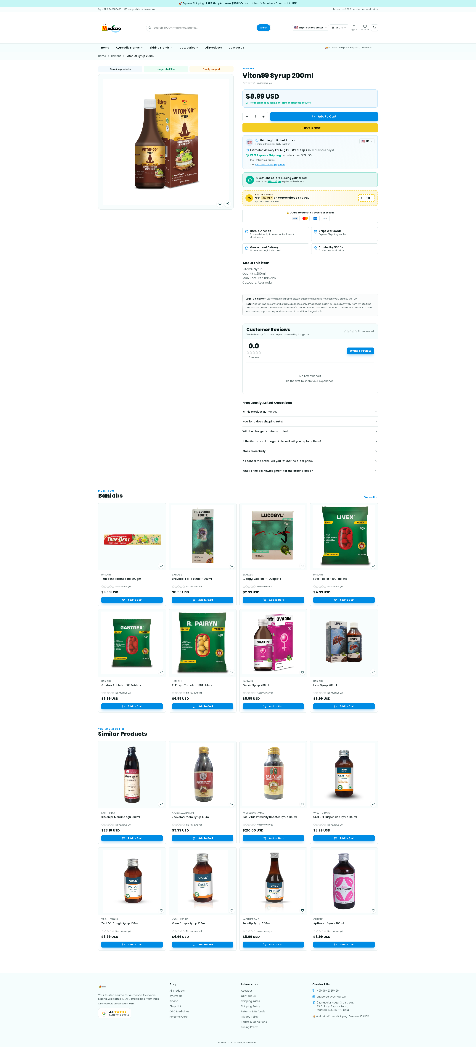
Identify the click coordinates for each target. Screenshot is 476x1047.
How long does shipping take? (263, 421)
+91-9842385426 (111, 9)
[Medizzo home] (111, 27)
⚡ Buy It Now (310, 128)
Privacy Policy (249, 1017)
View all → (371, 497)
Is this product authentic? (259, 412)
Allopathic (176, 1006)
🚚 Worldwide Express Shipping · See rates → (350, 47)
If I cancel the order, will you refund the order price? (277, 461)
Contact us (236, 47)
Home (105, 47)
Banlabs (116, 56)
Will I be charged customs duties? (265, 431)
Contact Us (248, 996)
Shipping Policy (250, 1006)
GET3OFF (366, 198)
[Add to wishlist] (220, 203)
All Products (213, 47)
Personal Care (179, 1017)
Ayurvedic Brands (128, 47)
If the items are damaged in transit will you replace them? (281, 441)
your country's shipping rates (270, 164)
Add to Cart (327, 116)
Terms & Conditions (254, 1022)
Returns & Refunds (253, 1011)
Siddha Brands (160, 47)
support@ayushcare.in (331, 996)
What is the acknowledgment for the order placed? (277, 471)
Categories (187, 47)
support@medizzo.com (141, 9)
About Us (247, 991)
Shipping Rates (250, 1001)
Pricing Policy (249, 1027)
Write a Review (360, 351)
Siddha (174, 1001)
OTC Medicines (179, 1011)
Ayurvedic (176, 996)
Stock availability (254, 451)
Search (263, 27)
